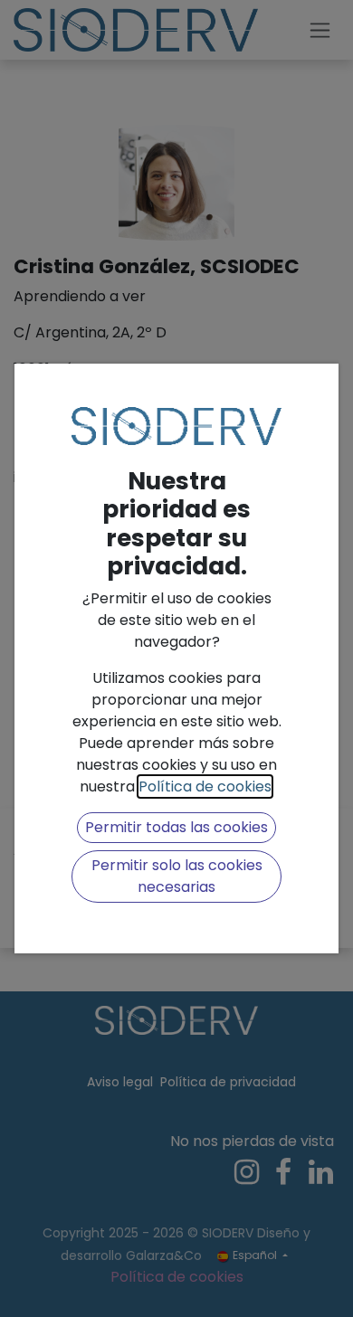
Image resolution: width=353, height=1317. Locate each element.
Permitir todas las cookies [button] (176, 827)
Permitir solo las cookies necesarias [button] (176, 876)
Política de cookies (205, 786)
